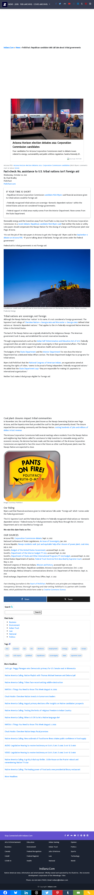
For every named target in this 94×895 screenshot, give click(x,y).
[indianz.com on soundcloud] (71, 835)
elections (41, 648)
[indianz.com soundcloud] (64, 3)
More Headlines (11, 776)
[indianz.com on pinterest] (81, 835)
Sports (73, 851)
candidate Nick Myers (53, 195)
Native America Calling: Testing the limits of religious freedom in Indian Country (38, 710)
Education (30, 842)
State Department (28, 352)
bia (25, 648)
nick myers (17, 655)
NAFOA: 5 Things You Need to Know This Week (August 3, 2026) (30, 724)
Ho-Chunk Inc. (74, 872)
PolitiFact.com (10, 184)
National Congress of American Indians (45, 362)
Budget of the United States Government (28, 550)
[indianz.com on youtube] (69, 3)
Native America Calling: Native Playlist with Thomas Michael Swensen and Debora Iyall (40, 675)
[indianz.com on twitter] (68, 835)
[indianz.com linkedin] (78, 3)
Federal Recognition (34, 851)
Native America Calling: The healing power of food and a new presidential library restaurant (42, 769)
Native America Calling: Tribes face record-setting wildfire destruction (34, 682)
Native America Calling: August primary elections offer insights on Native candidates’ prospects (44, 703)
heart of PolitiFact (37, 583)
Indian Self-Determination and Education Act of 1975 (58, 341)
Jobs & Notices (54, 851)
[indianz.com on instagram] (78, 835)
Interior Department (51, 352)
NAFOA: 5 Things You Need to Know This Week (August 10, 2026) (31, 689)
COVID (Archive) (41, 4)
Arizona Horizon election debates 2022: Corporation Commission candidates (42, 145)
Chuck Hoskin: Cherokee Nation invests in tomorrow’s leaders (30, 696)
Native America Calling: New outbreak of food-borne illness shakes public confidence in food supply (45, 738)
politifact (29, 655)
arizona (16, 648)
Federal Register (33, 856)
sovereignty (54, 655)
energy (64, 648)
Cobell (7, 856)
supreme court (76, 655)
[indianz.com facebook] (56, 3)
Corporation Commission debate (28, 538)
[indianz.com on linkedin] (87, 835)
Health (29, 860)
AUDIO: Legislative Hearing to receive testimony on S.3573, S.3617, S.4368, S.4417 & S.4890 (40, 745)
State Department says (29, 368)
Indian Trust (14, 628)
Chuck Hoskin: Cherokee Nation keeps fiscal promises (26, 731)
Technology (75, 856)
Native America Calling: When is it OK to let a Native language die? (32, 717)
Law (10, 631)
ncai (7, 655)
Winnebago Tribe (59, 875)
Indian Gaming (54, 842)
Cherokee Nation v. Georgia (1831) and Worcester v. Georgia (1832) (51, 322)
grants (74, 648)
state (64, 655)
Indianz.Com (9, 47)
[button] (47, 278)
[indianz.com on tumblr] (81, 3)
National (12, 634)
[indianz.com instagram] (74, 3)
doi (31, 648)
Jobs (17, 4)
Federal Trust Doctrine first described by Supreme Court (58, 559)
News (10, 4)
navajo (84, 648)
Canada (7, 851)
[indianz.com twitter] (60, 3)
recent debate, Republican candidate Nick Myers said (39, 224)
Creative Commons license (54, 589)
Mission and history (45, 565)
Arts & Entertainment (13, 842)
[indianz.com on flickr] (90, 3)
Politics (12, 637)
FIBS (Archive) (26, 4)
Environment (14, 625)
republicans (41, 655)
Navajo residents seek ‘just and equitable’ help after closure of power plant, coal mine (53, 544)
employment (53, 648)
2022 (7, 648)
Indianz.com (52, 886)
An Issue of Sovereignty (49, 541)
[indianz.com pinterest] (86, 3)
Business (12, 622)
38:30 (17, 168)
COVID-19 (8, 860)
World (73, 860)
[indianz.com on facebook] (65, 835)
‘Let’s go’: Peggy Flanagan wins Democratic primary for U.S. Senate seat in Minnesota (40, 668)
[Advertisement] (47, 28)
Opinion (73, 842)
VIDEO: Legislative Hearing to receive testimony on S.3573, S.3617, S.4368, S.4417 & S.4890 (40, 752)
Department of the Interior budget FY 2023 (29, 553)
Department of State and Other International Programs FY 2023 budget (40, 556)
